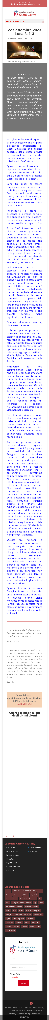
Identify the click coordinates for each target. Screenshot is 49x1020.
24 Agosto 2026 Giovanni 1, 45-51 (23, 763)
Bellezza (9, 895)
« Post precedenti (10, 836)
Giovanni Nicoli (16, 38)
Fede (22, 903)
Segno (8, 919)
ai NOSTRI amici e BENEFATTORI (24, 891)
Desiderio (32, 899)
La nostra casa (12, 851)
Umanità (16, 926)
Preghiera (36, 911)
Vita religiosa (10, 930)
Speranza (19, 922)
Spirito (27, 922)
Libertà (19, 907)
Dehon (14, 899)
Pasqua (28, 911)
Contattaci (10, 859)
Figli (35, 903)
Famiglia (15, 903)
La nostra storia (12, 855)
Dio (40, 899)
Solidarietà (9, 922)
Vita (38, 926)
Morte (35, 907)
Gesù (41, 903)
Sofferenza (30, 919)
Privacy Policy (15, 974)
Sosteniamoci (35, 847)
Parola (21, 911)
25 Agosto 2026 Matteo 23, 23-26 (24, 730)
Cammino (17, 895)
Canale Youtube (13, 866)
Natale (8, 911)
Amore (39, 891)
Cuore (8, 899)
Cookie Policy (24, 1013)
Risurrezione (38, 915)
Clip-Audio (34, 895)
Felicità (28, 903)
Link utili (33, 851)
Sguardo (21, 919)
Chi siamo (10, 847)
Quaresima (18, 915)
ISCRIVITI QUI (24, 704)
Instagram (10, 870)
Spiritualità (35, 922)
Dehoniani (23, 899)
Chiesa (25, 895)
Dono (7, 903)
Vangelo (24, 926)
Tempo (8, 926)
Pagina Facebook (13, 863)
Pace (14, 911)
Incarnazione (10, 907)
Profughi (9, 915)
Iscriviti (23, 983)
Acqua (8, 891)
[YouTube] (31, 1003)
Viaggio (32, 926)
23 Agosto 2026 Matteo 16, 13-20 (24, 796)
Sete (14, 919)
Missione (28, 907)
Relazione (27, 915)
